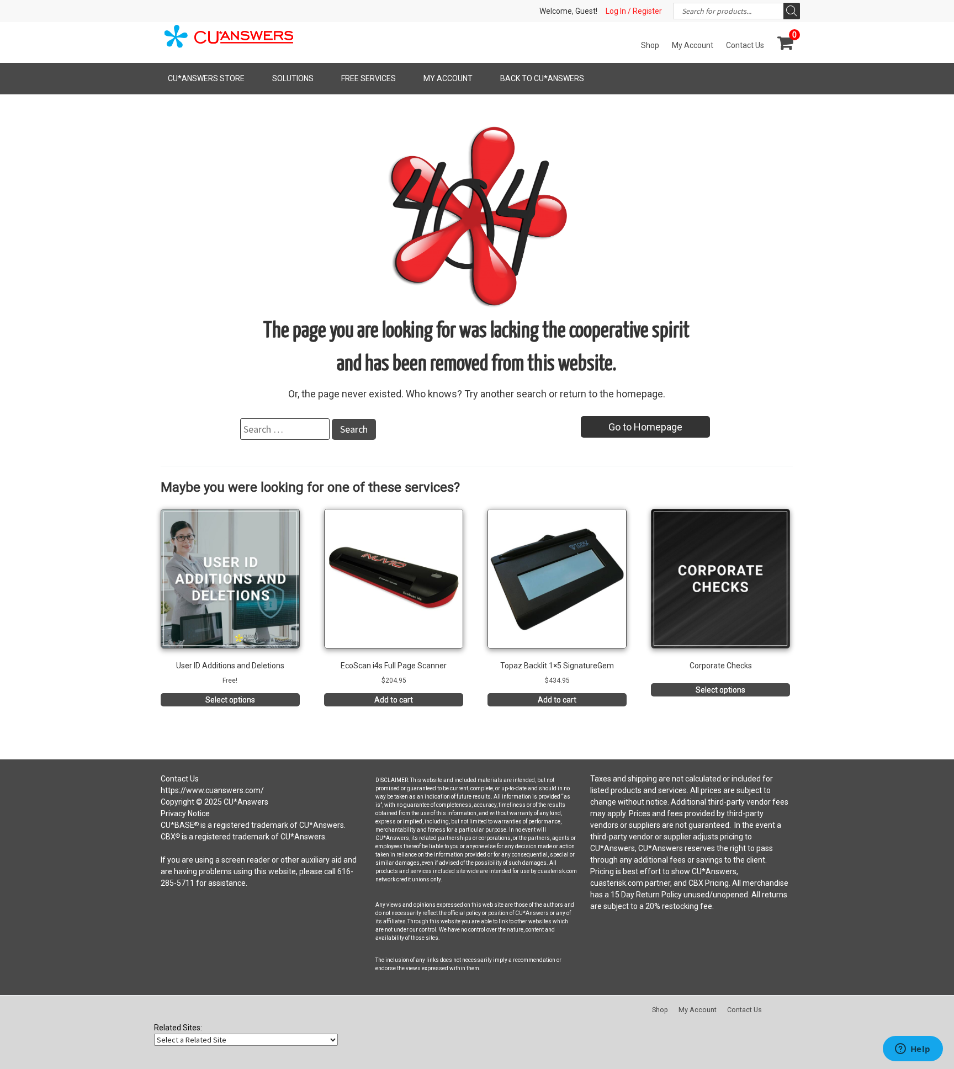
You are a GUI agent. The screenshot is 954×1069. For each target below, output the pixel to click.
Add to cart (393, 699)
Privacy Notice (185, 813)
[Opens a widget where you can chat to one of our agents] (912, 1049)
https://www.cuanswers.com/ (212, 790)
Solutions (293, 78)
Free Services (368, 78)
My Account (692, 45)
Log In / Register (634, 11)
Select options (230, 699)
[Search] (791, 11)
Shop (650, 45)
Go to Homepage (645, 427)
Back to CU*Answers (542, 78)
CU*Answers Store (206, 78)
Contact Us (745, 45)
